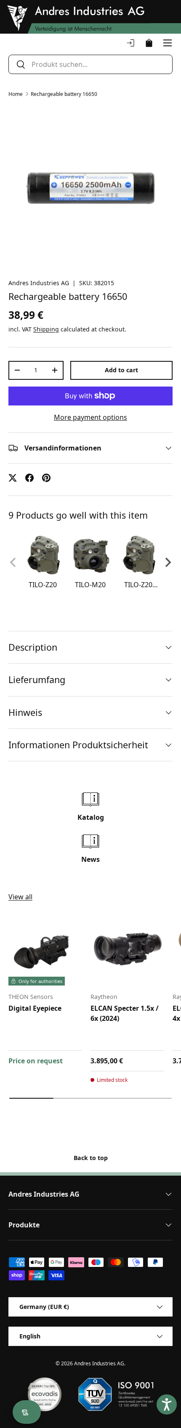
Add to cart (121, 370)
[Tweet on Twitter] (12, 477)
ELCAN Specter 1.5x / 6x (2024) (124, 1013)
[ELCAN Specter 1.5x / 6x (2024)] (127, 949)
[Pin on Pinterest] (46, 477)
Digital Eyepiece (34, 1008)
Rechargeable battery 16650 (64, 94)
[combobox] (90, 64)
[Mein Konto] (130, 43)
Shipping (46, 329)
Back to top (91, 1158)
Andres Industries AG (38, 283)
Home (15, 94)
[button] (149, 43)
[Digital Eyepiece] (45, 949)
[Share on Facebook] (29, 477)
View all (20, 896)
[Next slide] (167, 562)
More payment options (90, 417)
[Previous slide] (13, 562)
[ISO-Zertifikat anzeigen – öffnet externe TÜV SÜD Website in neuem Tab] (115, 1394)
